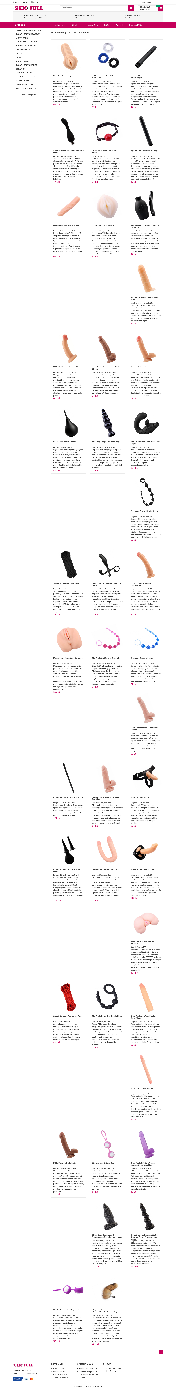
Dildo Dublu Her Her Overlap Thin (106, 869)
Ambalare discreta (60, 1378)
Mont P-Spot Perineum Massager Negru (145, 443)
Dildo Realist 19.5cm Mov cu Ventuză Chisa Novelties (143, 1164)
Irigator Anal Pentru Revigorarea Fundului (145, 226)
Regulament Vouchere (88, 1368)
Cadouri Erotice (24, 73)
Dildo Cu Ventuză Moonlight (65, 367)
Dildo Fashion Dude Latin (64, 1163)
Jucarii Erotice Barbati (28, 34)
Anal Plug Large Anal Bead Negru (106, 442)
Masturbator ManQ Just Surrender (68, 658)
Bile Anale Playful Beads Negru (144, 511)
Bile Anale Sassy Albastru (142, 658)
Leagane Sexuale (24, 84)
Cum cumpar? (146, 2)
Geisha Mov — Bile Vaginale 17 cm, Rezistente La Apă (67, 1311)
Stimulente (76, 25)
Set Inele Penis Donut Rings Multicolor (104, 77)
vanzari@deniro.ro (29, 1373)
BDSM (18, 57)
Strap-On (20, 69)
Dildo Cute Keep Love (140, 367)
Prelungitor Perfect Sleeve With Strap (144, 298)
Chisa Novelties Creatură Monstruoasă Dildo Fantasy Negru (107, 1236)
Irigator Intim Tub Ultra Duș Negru (68, 797)
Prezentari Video (136, 25)
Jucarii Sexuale (59, 25)
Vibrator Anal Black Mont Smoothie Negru (68, 151)
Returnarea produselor (88, 1375)
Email (35, 2)
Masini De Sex (22, 81)
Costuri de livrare (60, 1375)
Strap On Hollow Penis (140, 797)
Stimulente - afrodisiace (28, 30)
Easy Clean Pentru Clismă (64, 442)
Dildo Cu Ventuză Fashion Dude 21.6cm (106, 368)
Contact (159, 2)
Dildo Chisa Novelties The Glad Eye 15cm (105, 798)
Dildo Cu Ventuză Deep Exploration (141, 584)
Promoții (119, 25)
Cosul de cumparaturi (88, 1372)
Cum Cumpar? (59, 1368)
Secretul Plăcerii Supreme (64, 76)
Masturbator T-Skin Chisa (103, 225)
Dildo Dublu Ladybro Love (142, 1088)
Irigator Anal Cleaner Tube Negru (145, 150)
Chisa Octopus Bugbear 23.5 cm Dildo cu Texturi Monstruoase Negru (145, 1237)
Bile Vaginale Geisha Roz (103, 1163)
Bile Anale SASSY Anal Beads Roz (106, 658)
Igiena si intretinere (26, 46)
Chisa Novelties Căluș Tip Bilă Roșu (105, 151)
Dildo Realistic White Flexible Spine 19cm (143, 1017)
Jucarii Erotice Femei (27, 65)
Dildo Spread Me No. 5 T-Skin (66, 225)
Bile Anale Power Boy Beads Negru (107, 1016)
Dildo (19, 53)
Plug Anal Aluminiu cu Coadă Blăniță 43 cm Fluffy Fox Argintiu (106, 1311)
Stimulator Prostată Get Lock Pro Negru (106, 584)
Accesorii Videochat (26, 88)
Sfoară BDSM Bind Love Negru (66, 583)
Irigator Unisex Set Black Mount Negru (67, 870)
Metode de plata (60, 1372)
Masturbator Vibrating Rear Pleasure (142, 942)
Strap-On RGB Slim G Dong (142, 869)
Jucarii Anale (23, 61)
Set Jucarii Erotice (26, 77)
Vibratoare (22, 38)
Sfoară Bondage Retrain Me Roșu (68, 1016)
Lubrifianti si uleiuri (26, 42)
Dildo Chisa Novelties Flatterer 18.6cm (144, 729)
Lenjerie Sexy (23, 50)
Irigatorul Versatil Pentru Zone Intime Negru (144, 77)
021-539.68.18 (21, 2)
